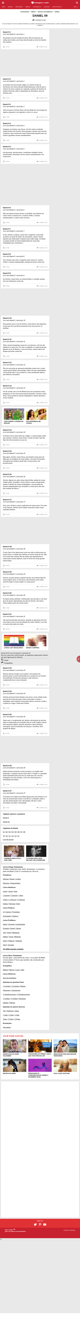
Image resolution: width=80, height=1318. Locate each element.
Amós (9, 932)
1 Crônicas (12, 900)
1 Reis (21, 895)
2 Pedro (17, 1019)
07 (21, 832)
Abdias (5, 937)
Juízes (10, 891)
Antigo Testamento (45, 11)
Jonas (11, 937)
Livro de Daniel (8, 839)
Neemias (12, 904)
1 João (5, 1015)
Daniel (57, 11)
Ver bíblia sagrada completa (13, 949)
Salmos (8, 912)
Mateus (5, 970)
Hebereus (10, 1011)
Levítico (18, 879)
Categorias (24, 11)
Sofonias (19, 941)
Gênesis (6, 879)
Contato (66, 1230)
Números (6, 883)
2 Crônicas (21, 900)
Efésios (22, 986)
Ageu (5, 945)
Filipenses (6, 990)
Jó (4, 912)
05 (15, 832)
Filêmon (12, 1003)
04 (12, 832)
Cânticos (15, 916)
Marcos (11, 970)
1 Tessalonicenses (9, 994)
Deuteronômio (15, 883)
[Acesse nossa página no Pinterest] (40, 1224)
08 (24, 832)
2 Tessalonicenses (23, 994)
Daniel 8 (6, 818)
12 (12, 836)
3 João (17, 1015)
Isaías (5, 924)
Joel (4, 932)
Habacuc (11, 941)
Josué (5, 891)
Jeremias (11, 924)
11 (9, 836)
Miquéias (17, 937)
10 (7, 836)
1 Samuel (6, 895)
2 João (11, 1015)
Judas (17, 1011)
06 (18, 832)
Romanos (22, 999)
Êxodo (12, 879)
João (22, 970)
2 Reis (5, 900)
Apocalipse (7, 1027)
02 (7, 832)
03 (10, 832)
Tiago (5, 1019)
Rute (15, 891)
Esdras (5, 904)
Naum (5, 941)
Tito (4, 1011)
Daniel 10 (6, 822)
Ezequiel (6, 928)
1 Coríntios (6, 986)
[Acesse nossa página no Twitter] (35, 1224)
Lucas (17, 970)
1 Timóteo (6, 999)
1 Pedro (10, 1019)
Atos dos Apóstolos (9, 978)
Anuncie (72, 1230)
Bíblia (33, 11)
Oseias (18, 928)
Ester (18, 904)
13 (15, 836)
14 (18, 836)
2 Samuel (14, 895)
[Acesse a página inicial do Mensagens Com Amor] (40, 2)
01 (4, 832)
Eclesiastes (7, 916)
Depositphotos (22, 1231)
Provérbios (16, 912)
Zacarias (11, 945)
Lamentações (20, 924)
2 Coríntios (15, 986)
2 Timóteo (14, 999)
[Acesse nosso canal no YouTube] (44, 1224)
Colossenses (15, 990)
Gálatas (5, 1003)
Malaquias (15, 932)
